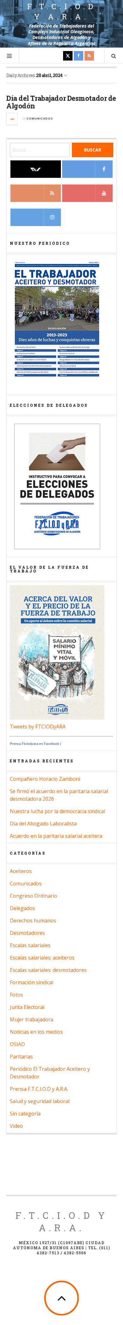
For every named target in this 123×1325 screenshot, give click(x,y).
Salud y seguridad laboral (39, 1101)
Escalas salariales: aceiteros (42, 957)
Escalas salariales (30, 945)
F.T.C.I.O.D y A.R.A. (61, 11)
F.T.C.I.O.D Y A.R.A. (61, 1221)
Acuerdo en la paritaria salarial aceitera (56, 835)
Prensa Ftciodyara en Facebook (34, 744)
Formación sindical (31, 982)
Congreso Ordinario (33, 895)
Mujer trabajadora (31, 1019)
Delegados (22, 908)
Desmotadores (27, 932)
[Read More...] (12, 119)
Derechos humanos (33, 920)
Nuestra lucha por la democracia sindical (57, 811)
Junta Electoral (27, 1007)
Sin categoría (25, 1113)
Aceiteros (21, 871)
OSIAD (17, 1044)
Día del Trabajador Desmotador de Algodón (61, 102)
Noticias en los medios (36, 1031)
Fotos (16, 994)
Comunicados (39, 118)
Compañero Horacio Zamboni (45, 778)
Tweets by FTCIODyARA (38, 726)
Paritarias (21, 1056)
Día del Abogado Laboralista (43, 823)
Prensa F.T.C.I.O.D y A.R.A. (39, 1088)
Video (16, 1125)
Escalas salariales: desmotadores (48, 969)
